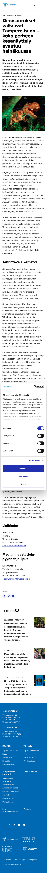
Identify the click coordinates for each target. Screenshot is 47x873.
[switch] (40, 436)
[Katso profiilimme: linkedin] (14, 825)
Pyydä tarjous (29, 761)
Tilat (25, 754)
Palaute (27, 809)
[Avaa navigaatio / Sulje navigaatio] (43, 5)
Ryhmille (6, 761)
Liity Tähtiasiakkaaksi (10, 810)
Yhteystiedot (7, 794)
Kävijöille (6, 746)
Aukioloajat (7, 757)
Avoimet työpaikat (10, 787)
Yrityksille (28, 746)
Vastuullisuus (7, 801)
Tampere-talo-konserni (9, 773)
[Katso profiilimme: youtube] (19, 825)
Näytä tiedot (34, 461)
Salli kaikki (23, 468)
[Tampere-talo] (12, 5)
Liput (4, 754)
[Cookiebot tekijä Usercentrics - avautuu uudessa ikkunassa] (33, 386)
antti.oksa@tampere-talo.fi (14, 545)
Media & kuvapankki (10, 791)
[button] (35, 5)
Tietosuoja (6, 859)
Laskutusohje (7, 798)
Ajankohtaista (8, 784)
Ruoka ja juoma (8, 764)
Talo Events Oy (30, 757)
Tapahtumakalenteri (10, 750)
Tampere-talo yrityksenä (7, 779)
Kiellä (23, 484)
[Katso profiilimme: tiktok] (24, 825)
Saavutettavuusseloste (11, 864)
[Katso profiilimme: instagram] (9, 825)
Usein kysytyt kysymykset (26, 859)
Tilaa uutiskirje (30, 771)
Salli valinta (23, 476)
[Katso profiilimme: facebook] (4, 825)
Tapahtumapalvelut (31, 750)
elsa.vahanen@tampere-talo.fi (16, 578)
